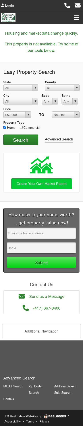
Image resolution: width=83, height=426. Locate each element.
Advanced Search (59, 139)
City (6, 95)
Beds (45, 95)
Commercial (31, 127)
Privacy (44, 421)
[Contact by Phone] (67, 4)
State (7, 82)
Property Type (13, 122)
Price (7, 109)
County (50, 82)
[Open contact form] (78, 4)
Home (10, 127)
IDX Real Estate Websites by (23, 416)
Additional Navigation (41, 331)
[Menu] (76, 17)
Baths (66, 95)
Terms (30, 421)
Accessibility (12, 421)
